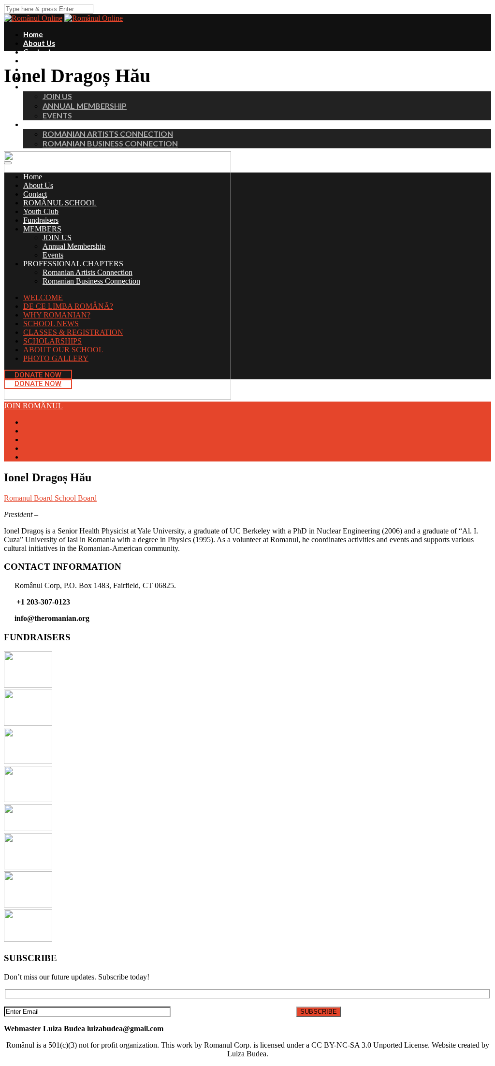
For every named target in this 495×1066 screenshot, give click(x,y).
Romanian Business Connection (110, 143)
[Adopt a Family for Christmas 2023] (28, 723)
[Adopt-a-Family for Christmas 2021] (28, 905)
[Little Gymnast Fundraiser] (28, 685)
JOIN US (57, 96)
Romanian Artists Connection (108, 133)
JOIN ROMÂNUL (33, 406)
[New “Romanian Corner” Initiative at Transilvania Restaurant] (28, 799)
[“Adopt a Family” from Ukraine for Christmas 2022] (28, 761)
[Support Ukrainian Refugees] (28, 867)
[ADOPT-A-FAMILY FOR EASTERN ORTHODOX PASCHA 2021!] (28, 939)
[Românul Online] (93, 18)
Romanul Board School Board (50, 498)
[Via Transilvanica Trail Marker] (28, 828)
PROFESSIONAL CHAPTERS (69, 124)
